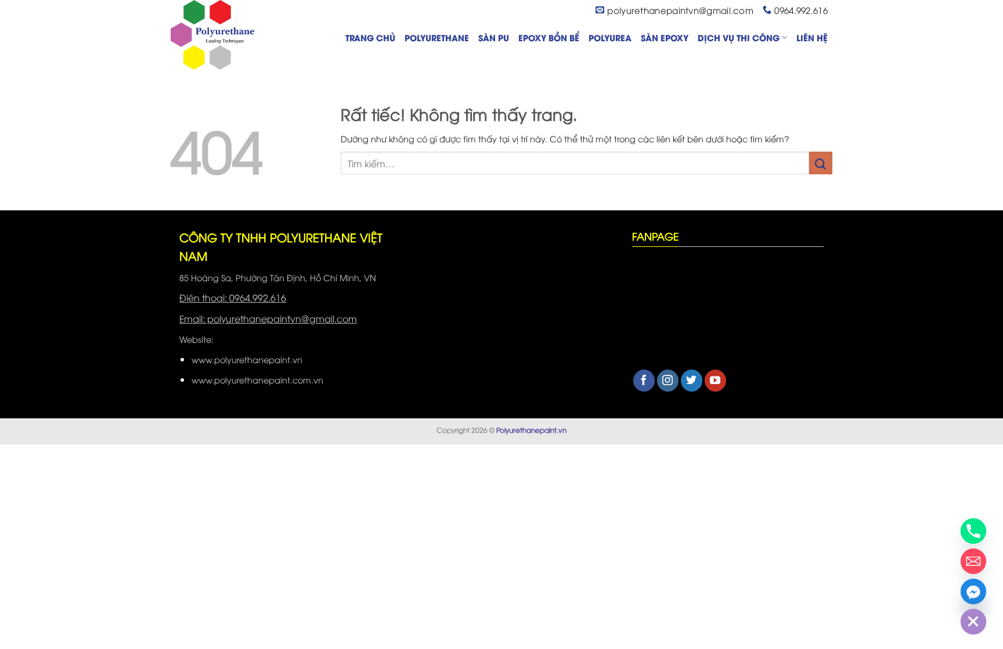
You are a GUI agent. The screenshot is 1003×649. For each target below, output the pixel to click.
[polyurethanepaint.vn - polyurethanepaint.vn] (229, 35)
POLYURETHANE (437, 37)
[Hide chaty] (973, 621)
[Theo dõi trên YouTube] (715, 381)
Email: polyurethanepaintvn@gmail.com (268, 318)
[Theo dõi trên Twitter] (691, 381)
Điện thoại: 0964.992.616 (232, 297)
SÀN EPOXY (664, 37)
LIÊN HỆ (812, 37)
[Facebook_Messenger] (973, 591)
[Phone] (973, 531)
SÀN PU (493, 37)
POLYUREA (610, 37)
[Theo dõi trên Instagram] (668, 381)
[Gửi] (820, 163)
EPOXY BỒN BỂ (548, 37)
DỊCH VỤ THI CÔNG (739, 37)
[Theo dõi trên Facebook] (644, 381)
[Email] (973, 561)
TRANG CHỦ (370, 37)
